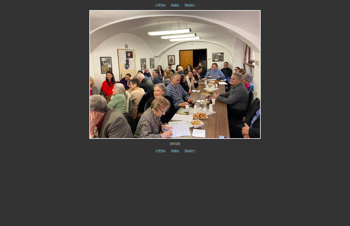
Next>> (190, 5)
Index (175, 5)
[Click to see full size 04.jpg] (175, 74)
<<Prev (160, 5)
